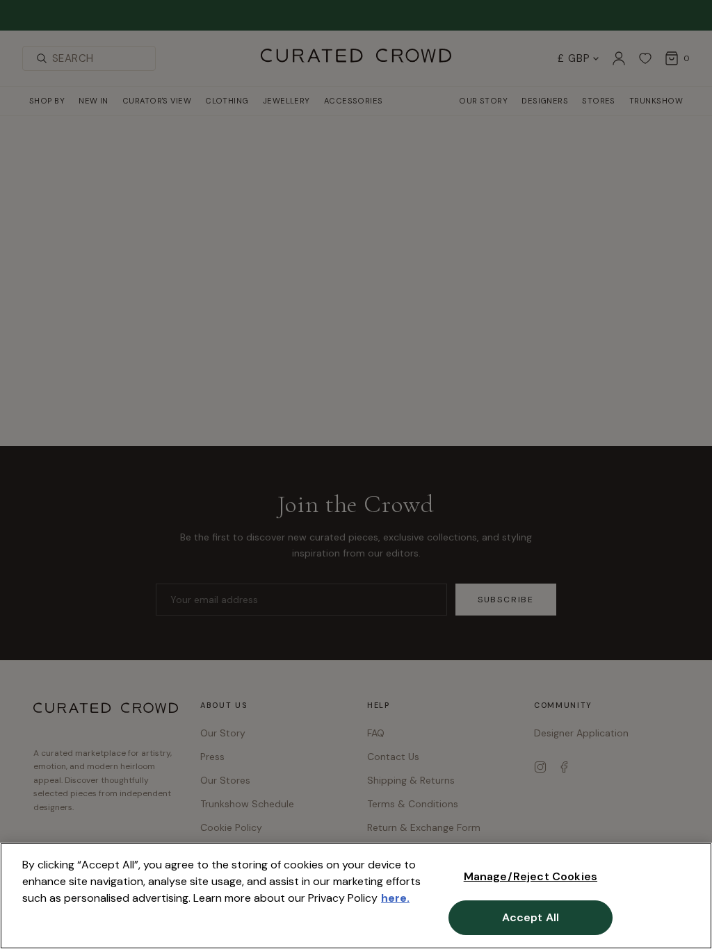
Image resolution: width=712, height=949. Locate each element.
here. (395, 898)
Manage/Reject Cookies (530, 876)
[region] (356, 896)
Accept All (531, 917)
